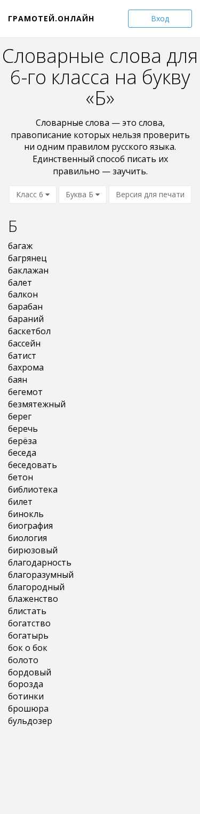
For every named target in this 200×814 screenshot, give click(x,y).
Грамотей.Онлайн (51, 18)
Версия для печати (150, 194)
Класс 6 (30, 194)
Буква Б (80, 194)
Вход (160, 18)
